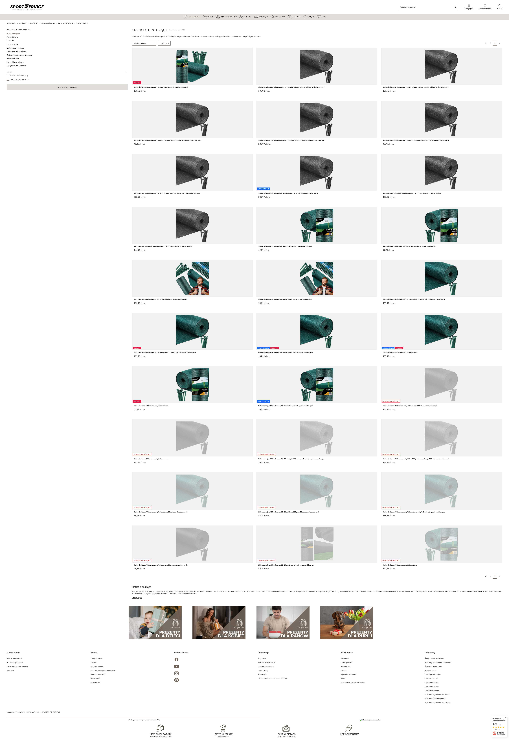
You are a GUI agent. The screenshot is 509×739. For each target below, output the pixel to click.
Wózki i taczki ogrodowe (16, 51)
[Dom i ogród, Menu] (201, 17)
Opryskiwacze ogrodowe (17, 66)
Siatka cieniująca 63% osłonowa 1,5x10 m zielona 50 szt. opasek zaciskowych (285, 246)
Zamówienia (13, 652)
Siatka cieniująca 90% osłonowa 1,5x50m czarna (151, 459)
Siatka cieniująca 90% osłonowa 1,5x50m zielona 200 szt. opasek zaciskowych (161, 87)
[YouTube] (212, 666)
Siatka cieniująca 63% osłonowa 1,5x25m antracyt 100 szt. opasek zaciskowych (286, 565)
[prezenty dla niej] (218, 622)
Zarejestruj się (96, 658)
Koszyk (93, 662)
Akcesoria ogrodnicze (65, 23)
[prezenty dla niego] (283, 622)
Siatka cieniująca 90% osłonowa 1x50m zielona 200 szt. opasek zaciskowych (160, 299)
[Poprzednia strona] (485, 43)
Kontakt (10, 670)
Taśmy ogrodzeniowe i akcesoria (19, 55)
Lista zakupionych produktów (103, 670)
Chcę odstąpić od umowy (17, 666)
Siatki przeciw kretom (15, 48)
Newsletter (95, 682)
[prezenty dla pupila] (346, 622)
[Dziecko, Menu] (252, 17)
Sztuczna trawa (13, 58)
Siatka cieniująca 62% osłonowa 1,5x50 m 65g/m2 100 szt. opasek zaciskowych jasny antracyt (415, 87)
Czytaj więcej (137, 598)
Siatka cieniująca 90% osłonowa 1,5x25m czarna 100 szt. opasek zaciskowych (410, 406)
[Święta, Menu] (315, 17)
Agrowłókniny (12, 37)
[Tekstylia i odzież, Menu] (238, 17)
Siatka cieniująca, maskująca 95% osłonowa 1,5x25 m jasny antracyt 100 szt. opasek (163, 246)
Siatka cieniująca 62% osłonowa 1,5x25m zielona (151, 406)
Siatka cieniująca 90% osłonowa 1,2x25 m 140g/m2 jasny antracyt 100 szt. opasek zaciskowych (416, 459)
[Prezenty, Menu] (301, 17)
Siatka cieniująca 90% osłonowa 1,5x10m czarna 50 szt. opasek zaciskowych (160, 565)
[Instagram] (212, 673)
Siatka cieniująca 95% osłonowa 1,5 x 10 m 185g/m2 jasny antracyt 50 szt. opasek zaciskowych (416, 140)
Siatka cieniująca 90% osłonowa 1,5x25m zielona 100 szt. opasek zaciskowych (285, 406)
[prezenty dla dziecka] (155, 622)
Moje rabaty (95, 678)
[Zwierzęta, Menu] (269, 17)
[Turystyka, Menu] (286, 17)
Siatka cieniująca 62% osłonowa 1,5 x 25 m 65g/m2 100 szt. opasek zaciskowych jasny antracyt (291, 87)
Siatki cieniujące (13, 34)
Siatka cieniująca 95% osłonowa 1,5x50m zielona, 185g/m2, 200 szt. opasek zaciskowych (165, 353)
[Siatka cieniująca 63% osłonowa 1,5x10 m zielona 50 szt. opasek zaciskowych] (316, 225)
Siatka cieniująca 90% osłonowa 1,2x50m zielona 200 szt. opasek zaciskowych (285, 353)
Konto (94, 652)
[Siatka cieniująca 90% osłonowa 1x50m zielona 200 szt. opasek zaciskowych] (192, 278)
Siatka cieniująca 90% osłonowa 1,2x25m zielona (400, 565)
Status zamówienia (15, 658)
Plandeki (10, 41)
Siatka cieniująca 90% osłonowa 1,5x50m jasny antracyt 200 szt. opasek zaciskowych (288, 193)
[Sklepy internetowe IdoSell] (370, 720)
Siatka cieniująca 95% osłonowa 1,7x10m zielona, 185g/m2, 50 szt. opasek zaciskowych (288, 512)
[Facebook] (212, 659)
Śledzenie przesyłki (15, 662)
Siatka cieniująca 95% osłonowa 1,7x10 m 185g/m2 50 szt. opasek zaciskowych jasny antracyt (291, 459)
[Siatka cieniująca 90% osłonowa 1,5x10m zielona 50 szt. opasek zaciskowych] (316, 278)
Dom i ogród (34, 23)
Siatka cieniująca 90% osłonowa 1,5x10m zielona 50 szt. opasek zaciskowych (285, 299)
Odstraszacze (12, 44)
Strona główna (21, 23)
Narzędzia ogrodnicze (15, 62)
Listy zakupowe (97, 666)
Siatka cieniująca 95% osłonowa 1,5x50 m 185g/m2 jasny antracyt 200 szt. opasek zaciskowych (167, 193)
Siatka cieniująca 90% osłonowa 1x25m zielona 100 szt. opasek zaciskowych (409, 246)
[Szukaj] (455, 7)
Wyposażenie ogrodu (48, 23)
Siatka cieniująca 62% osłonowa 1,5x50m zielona (400, 353)
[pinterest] (212, 680)
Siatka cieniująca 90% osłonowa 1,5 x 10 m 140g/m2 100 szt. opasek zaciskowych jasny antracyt (167, 140)
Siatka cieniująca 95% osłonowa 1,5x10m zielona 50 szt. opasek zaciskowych (160, 512)
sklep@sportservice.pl (16, 712)
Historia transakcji (98, 674)
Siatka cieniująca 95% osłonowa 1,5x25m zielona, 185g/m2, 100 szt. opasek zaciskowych (414, 299)
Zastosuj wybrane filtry (67, 87)
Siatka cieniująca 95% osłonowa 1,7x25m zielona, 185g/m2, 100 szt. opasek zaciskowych (414, 512)
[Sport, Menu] (214, 17)
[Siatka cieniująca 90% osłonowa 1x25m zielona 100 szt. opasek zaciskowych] (441, 225)
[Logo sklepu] (27, 7)
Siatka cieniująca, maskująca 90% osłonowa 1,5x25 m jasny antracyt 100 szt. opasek (412, 193)
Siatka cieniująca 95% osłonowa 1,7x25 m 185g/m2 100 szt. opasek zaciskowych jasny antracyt (291, 140)
